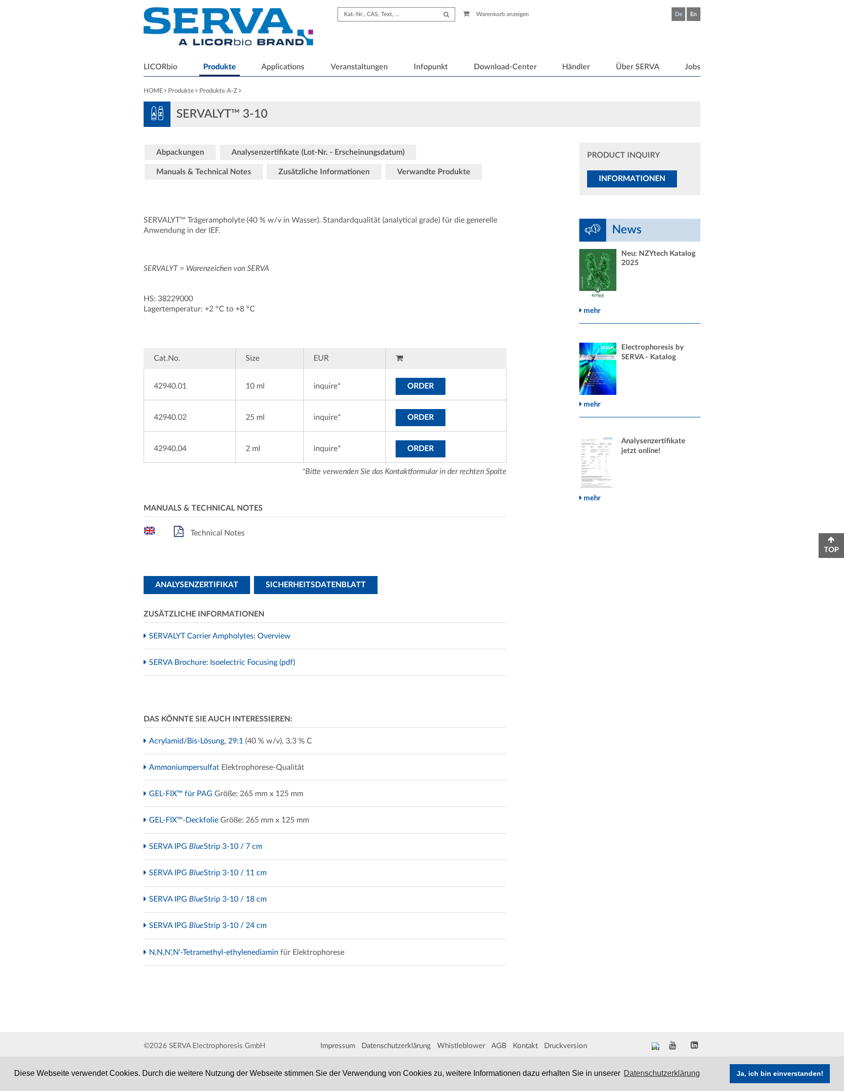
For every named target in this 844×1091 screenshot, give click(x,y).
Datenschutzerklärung (396, 1046)
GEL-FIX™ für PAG (181, 794)
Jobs (692, 67)
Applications (282, 67)
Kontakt (525, 1046)
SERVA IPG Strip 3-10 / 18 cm (209, 899)
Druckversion (565, 1046)
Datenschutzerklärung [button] (662, 1073)
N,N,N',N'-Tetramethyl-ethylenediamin (214, 952)
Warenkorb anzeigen (502, 14)
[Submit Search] (446, 14)
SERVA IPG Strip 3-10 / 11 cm (209, 873)
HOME (153, 91)
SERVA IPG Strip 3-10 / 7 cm (206, 846)
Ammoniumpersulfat (185, 767)
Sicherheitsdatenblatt (316, 585)
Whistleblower (461, 1046)
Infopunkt (431, 67)
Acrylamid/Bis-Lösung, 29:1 (197, 741)
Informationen (632, 179)
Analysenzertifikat (196, 585)
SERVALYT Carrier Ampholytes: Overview (221, 636)
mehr (591, 310)
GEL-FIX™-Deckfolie (184, 820)
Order (420, 386)
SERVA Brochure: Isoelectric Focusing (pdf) (223, 662)
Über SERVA (637, 67)
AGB (498, 1046)
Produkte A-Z (218, 91)
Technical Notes (217, 533)
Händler (576, 67)
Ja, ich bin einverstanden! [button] (780, 1073)
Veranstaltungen (359, 67)
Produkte (219, 67)
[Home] (228, 27)
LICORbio (160, 67)
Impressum (337, 1046)
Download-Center (505, 67)
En (693, 14)
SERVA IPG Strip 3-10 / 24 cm (209, 925)
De (678, 14)
